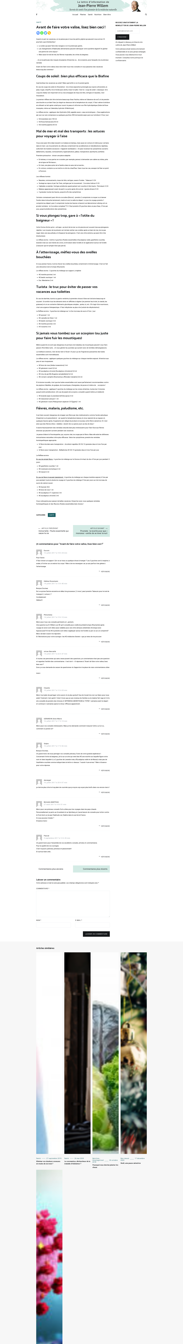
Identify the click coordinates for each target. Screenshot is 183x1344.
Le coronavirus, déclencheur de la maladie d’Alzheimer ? (77, 1162)
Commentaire (42, 888)
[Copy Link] (49, 33)
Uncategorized (98, 1160)
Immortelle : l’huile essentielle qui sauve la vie (54, 530)
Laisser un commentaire (96, 934)
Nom (38, 920)
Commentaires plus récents (95, 869)
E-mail (78, 920)
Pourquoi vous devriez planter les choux (105, 1166)
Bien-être (107, 14)
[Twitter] (45, 33)
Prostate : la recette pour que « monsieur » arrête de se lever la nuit (91, 530)
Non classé (125, 1158)
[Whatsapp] (41, 33)
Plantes (83, 14)
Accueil (75, 14)
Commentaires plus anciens (51, 869)
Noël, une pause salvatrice (131, 1163)
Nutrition (97, 14)
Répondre (105, 572)
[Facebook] (38, 33)
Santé (90, 14)
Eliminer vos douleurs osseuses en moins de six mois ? (48, 1162)
